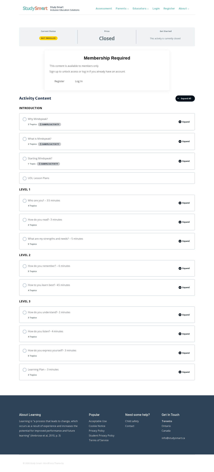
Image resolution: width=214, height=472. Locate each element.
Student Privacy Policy (101, 435)
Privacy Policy (96, 430)
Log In (79, 81)
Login (156, 8)
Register (169, 8)
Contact (129, 426)
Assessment (104, 8)
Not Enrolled (48, 38)
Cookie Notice (97, 426)
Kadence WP (70, 463)
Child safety (132, 421)
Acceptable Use (98, 421)
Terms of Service (99, 440)
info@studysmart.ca (173, 438)
